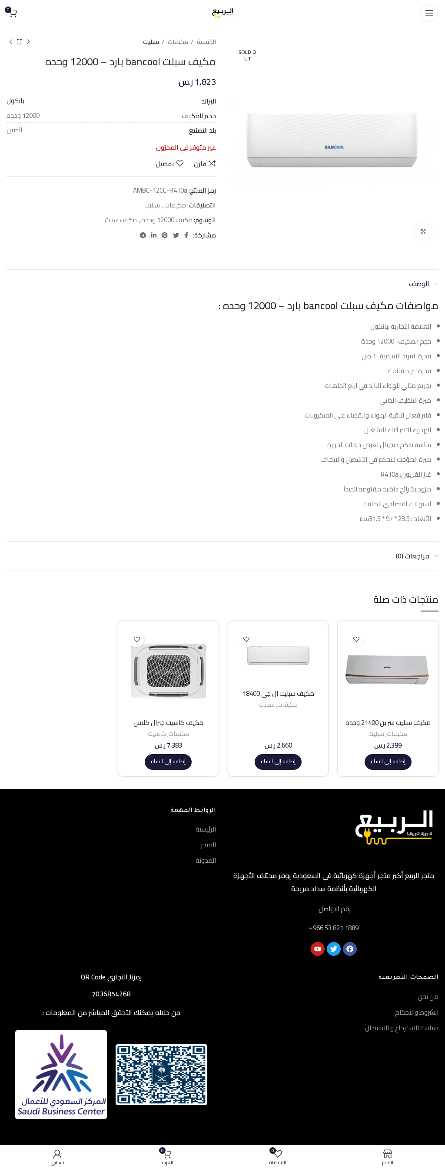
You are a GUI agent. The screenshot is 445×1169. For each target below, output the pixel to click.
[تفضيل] (356, 639)
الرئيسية (206, 42)
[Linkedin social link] (154, 235)
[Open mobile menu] (429, 13)
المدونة (206, 860)
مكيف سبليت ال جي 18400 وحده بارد (278, 697)
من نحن (428, 996)
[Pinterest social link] (164, 235)
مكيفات (177, 42)
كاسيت (157, 734)
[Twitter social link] (176, 235)
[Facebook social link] (186, 235)
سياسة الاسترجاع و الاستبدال (401, 1027)
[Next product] (11, 41)
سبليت (151, 42)
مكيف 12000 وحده (167, 220)
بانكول (15, 100)
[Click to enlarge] (423, 231)
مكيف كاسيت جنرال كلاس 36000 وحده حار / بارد (168, 726)
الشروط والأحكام (416, 1012)
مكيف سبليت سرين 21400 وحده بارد (388, 726)
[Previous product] (28, 41)
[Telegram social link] (143, 235)
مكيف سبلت (121, 220)
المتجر (208, 844)
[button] (388, 762)
